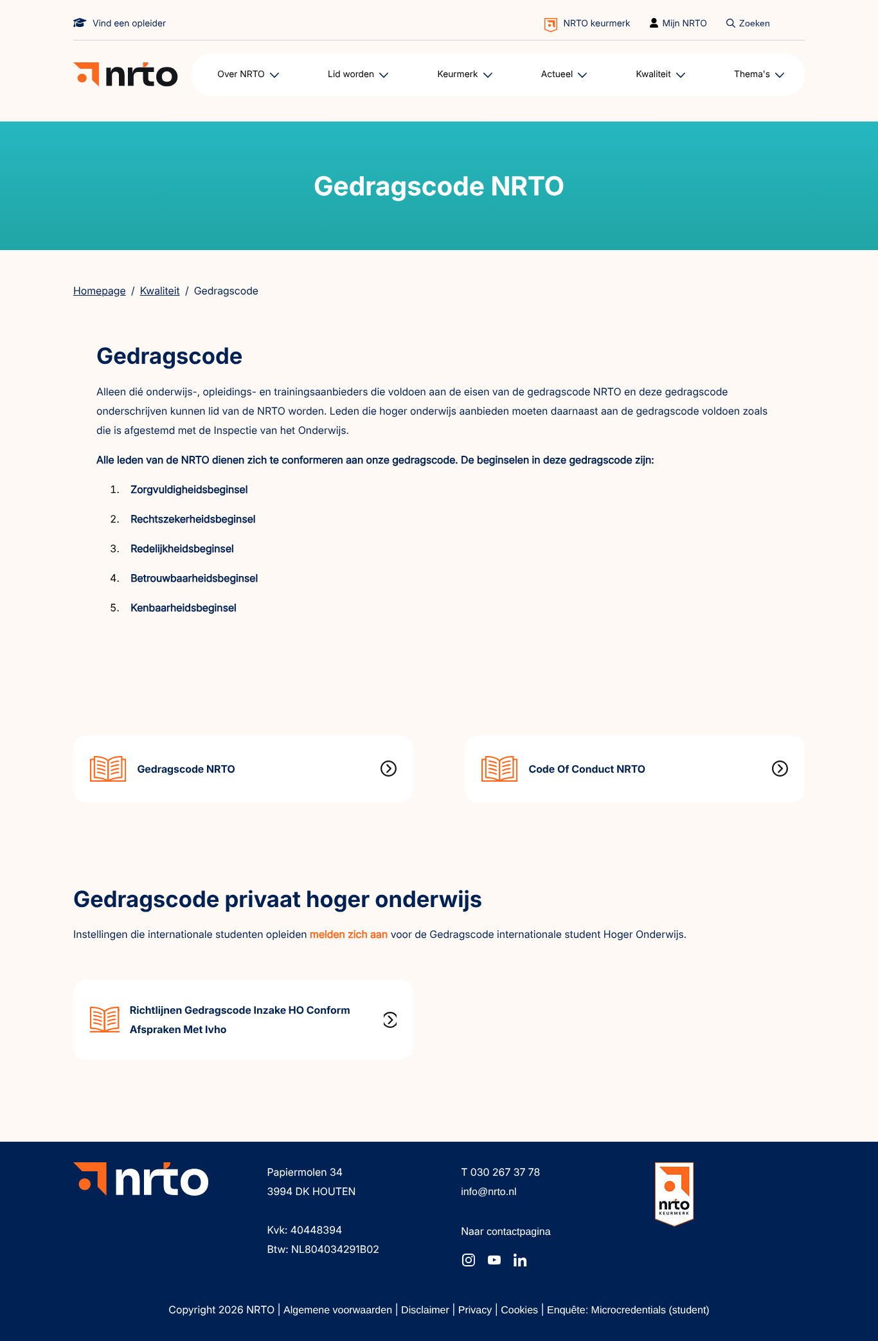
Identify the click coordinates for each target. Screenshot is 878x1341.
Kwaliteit (160, 290)
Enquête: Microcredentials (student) (628, 1310)
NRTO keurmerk (597, 23)
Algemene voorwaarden (339, 1310)
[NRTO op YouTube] (494, 1260)
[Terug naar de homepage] (125, 74)
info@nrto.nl (489, 1192)
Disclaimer (426, 1310)
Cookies (521, 1310)
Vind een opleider (129, 23)
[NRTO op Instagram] (468, 1260)
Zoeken (754, 23)
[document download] (243, 769)
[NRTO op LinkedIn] (520, 1260)
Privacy (476, 1310)
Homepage (99, 290)
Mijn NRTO (685, 23)
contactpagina (519, 1232)
